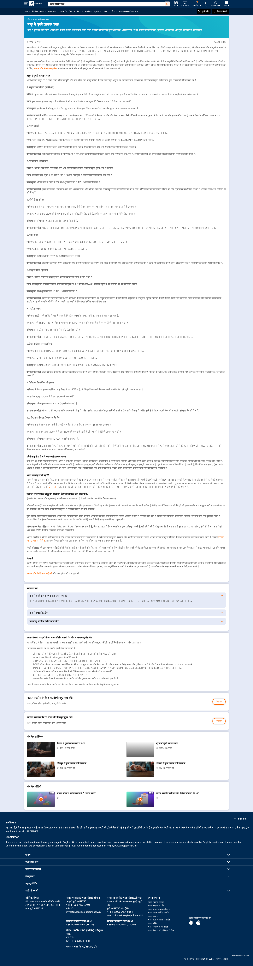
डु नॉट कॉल (205, 11)
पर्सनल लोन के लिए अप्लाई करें (39, 573)
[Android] (191, 923)
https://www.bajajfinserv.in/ (122, 845)
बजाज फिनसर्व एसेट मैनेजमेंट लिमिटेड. (161, 930)
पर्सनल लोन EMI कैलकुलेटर (45, 68)
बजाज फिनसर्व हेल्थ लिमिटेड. (158, 927)
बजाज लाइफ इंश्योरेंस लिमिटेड (158, 913)
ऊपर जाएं (242, 818)
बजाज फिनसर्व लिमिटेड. (156, 902)
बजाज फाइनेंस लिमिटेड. (156, 905)
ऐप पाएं (219, 701)
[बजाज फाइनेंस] (35, 3)
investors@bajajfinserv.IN (129, 915)
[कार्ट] (206, 3)
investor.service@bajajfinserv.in (83, 911)
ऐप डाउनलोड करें (222, 11)
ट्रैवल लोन (53, 486)
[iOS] (198, 923)
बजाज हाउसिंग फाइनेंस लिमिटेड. (159, 920)
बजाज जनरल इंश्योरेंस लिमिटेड (159, 909)
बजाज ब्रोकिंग (153, 923)
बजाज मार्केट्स (153, 916)
